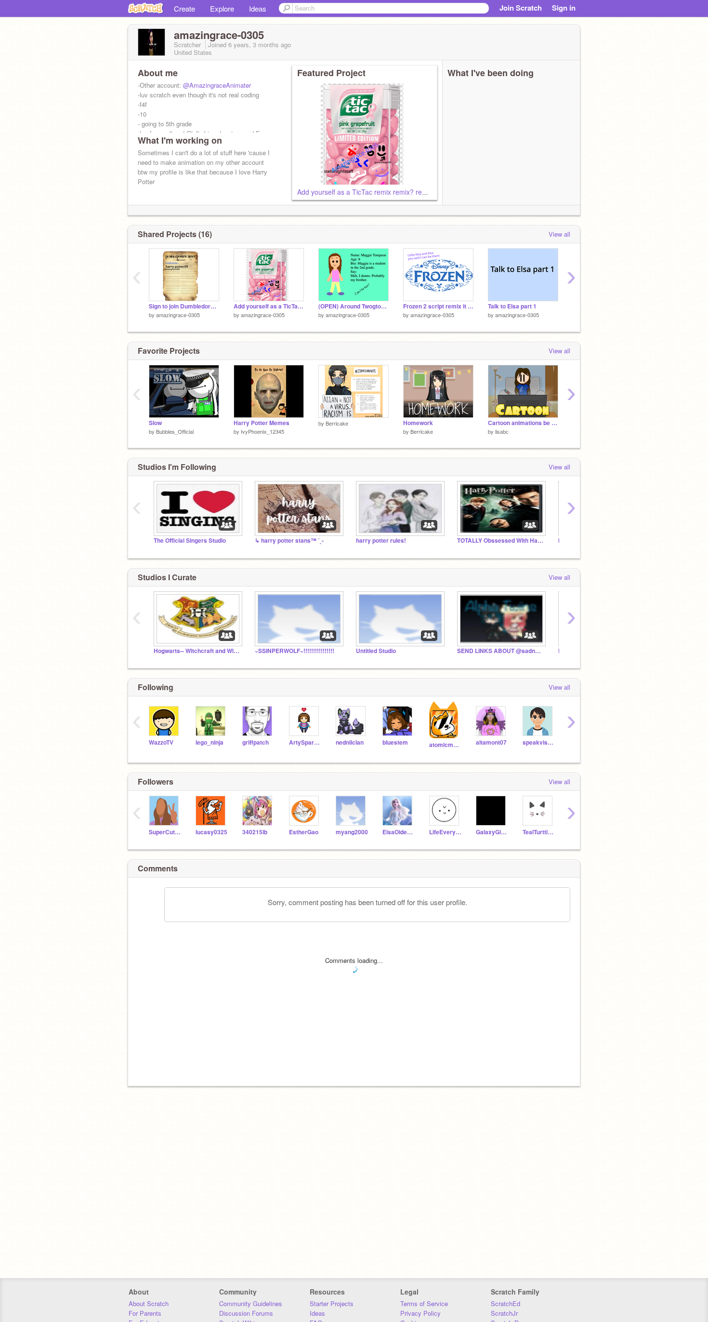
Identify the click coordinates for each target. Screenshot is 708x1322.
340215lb (254, 832)
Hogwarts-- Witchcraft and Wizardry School (197, 651)
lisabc (502, 431)
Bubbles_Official (175, 431)
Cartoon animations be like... (523, 423)
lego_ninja (209, 742)
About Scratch (149, 1303)
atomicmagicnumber (445, 745)
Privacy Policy (420, 1313)
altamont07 (491, 742)
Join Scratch (520, 7)
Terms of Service (424, 1303)
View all (559, 234)
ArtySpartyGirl (305, 742)
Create (184, 8)
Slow (155, 423)
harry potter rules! (381, 540)
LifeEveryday (445, 832)
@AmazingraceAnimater (217, 85)
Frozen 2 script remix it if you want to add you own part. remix (438, 306)
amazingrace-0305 (178, 315)
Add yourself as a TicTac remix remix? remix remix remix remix (393, 192)
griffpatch (255, 742)
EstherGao (303, 832)
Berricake (337, 423)
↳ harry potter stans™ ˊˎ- (289, 540)
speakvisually (539, 742)
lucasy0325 (211, 832)
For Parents (145, 1313)
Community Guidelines (250, 1303)
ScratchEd (505, 1303)
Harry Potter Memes (261, 423)
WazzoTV (161, 742)
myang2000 (352, 832)
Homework (418, 423)
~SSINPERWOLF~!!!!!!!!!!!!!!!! (294, 651)
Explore (222, 8)
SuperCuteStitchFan (165, 832)
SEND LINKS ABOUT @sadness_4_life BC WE (500, 651)
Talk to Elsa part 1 (512, 306)
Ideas (257, 8)
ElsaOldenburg (398, 832)
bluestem (395, 742)
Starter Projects (332, 1303)
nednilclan (350, 742)
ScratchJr (504, 1313)
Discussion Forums (246, 1313)
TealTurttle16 (539, 832)
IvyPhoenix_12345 (262, 431)
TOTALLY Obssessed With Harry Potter (500, 540)
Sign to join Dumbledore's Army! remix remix (184, 306)
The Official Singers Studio (190, 540)
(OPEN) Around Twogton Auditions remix (353, 306)
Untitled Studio (376, 651)
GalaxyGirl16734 (492, 832)
